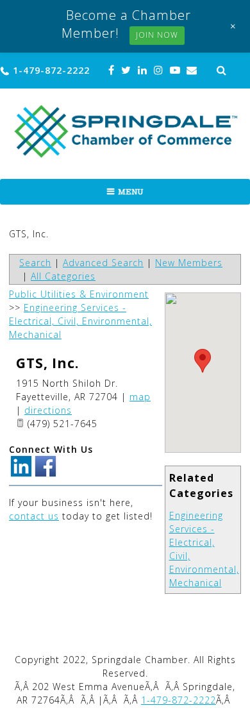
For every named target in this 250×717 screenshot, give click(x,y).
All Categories (63, 276)
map (140, 397)
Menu (131, 192)
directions (48, 410)
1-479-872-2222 (51, 70)
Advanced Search (103, 263)
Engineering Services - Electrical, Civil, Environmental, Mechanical (80, 321)
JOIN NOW (157, 35)
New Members (188, 263)
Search (35, 263)
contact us (34, 516)
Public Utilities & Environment (79, 294)
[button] (202, 361)
